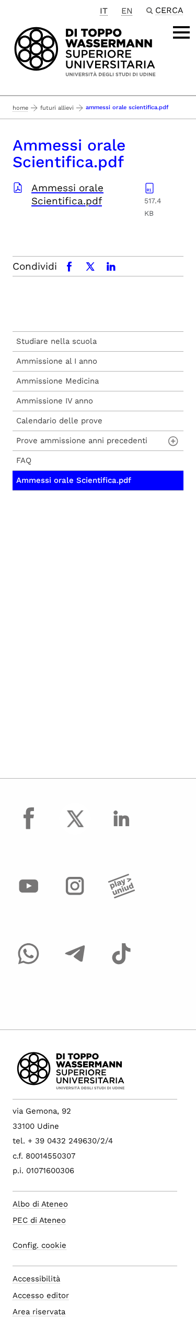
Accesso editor (41, 1295)
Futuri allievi (57, 108)
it (104, 11)
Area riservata (39, 1311)
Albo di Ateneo (40, 1204)
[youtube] (29, 895)
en (127, 11)
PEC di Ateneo (39, 1220)
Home (20, 108)
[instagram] (75, 895)
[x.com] (75, 828)
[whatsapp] (29, 963)
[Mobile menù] (181, 32)
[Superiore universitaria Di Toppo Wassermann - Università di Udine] (85, 51)
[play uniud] (121, 895)
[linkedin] (121, 828)
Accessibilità (36, 1278)
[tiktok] (121, 963)
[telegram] (75, 963)
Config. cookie (39, 1245)
